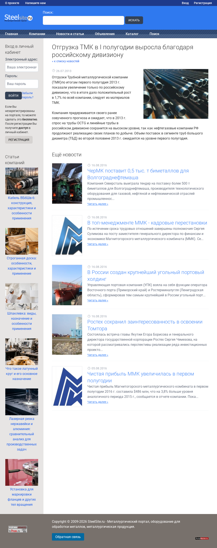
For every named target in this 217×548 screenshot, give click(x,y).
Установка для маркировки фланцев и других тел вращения (22, 497)
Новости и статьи (70, 34)
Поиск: (48, 12)
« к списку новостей (65, 61)
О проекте (12, 3)
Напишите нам (35, 3)
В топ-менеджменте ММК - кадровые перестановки (147, 223)
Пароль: (11, 76)
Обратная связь (68, 537)
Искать (134, 20)
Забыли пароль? (27, 95)
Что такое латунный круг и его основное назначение (22, 374)
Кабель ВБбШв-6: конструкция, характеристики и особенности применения (22, 208)
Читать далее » (97, 204)
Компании (37, 34)
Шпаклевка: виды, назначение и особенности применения (21, 321)
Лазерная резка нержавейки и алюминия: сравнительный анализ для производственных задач (22, 434)
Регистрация (203, 3)
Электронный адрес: (21, 59)
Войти (13, 95)
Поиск (154, 34)
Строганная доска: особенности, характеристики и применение (22, 265)
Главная (11, 34)
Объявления (105, 34)
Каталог (132, 34)
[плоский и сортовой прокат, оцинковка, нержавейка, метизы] (18, 18)
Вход (185, 3)
